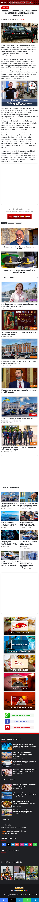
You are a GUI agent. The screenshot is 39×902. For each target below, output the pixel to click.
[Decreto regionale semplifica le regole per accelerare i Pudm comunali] (32, 869)
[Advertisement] (19, 184)
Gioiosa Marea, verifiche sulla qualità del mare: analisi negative (24, 745)
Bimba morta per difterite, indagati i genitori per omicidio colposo (27, 564)
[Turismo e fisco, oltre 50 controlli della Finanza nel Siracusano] (10, 497)
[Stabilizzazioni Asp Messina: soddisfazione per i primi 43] (6, 812)
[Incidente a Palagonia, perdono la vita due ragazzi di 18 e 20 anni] (6, 763)
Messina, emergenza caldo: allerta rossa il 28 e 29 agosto (19, 391)
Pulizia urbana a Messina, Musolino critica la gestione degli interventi (19, 305)
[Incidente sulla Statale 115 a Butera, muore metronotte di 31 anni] (10, 555)
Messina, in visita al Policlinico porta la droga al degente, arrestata (28, 524)
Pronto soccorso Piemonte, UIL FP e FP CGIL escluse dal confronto (19, 362)
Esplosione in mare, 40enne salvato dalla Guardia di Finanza (8, 524)
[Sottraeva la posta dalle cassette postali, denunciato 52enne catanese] (29, 535)
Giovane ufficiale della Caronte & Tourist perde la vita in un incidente (25, 794)
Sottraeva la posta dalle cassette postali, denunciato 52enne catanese (28, 544)
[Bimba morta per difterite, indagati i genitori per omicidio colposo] (29, 555)
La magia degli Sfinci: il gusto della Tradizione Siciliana (24, 785)
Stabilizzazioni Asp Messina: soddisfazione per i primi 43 (22, 811)
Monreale (18, 223)
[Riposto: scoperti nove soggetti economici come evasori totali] (32, 876)
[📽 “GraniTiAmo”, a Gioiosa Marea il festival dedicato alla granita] (6, 772)
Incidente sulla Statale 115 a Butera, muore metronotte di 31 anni (10, 563)
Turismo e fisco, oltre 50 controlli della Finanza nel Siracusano (17, 420)
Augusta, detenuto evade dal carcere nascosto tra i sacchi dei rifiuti (29, 505)
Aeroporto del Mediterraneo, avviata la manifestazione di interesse (23, 754)
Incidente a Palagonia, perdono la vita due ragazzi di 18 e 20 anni (24, 762)
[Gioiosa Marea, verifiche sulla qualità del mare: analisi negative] (6, 746)
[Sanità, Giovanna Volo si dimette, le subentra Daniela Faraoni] (7, 869)
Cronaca (5, 8)
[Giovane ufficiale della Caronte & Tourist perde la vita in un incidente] (6, 795)
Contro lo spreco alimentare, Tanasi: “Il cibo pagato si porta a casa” (24, 803)
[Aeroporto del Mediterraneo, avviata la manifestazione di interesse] (6, 755)
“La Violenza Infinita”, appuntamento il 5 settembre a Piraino (18, 333)
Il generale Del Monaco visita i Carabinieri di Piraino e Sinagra (18, 449)
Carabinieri (11, 223)
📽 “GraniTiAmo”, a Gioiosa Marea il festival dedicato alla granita (25, 770)
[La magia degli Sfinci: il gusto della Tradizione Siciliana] (6, 787)
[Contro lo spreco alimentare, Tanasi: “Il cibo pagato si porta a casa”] (6, 804)
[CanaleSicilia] (21, 2)
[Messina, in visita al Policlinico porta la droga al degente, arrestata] (29, 516)
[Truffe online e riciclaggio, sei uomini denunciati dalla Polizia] (10, 535)
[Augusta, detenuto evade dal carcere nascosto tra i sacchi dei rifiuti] (29, 497)
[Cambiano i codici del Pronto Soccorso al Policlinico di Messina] (19, 876)
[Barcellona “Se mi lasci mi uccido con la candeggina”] (19, 869)
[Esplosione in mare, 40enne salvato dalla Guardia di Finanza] (10, 516)
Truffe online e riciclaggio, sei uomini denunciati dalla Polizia (9, 543)
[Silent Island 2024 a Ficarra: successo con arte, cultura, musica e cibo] (7, 876)
